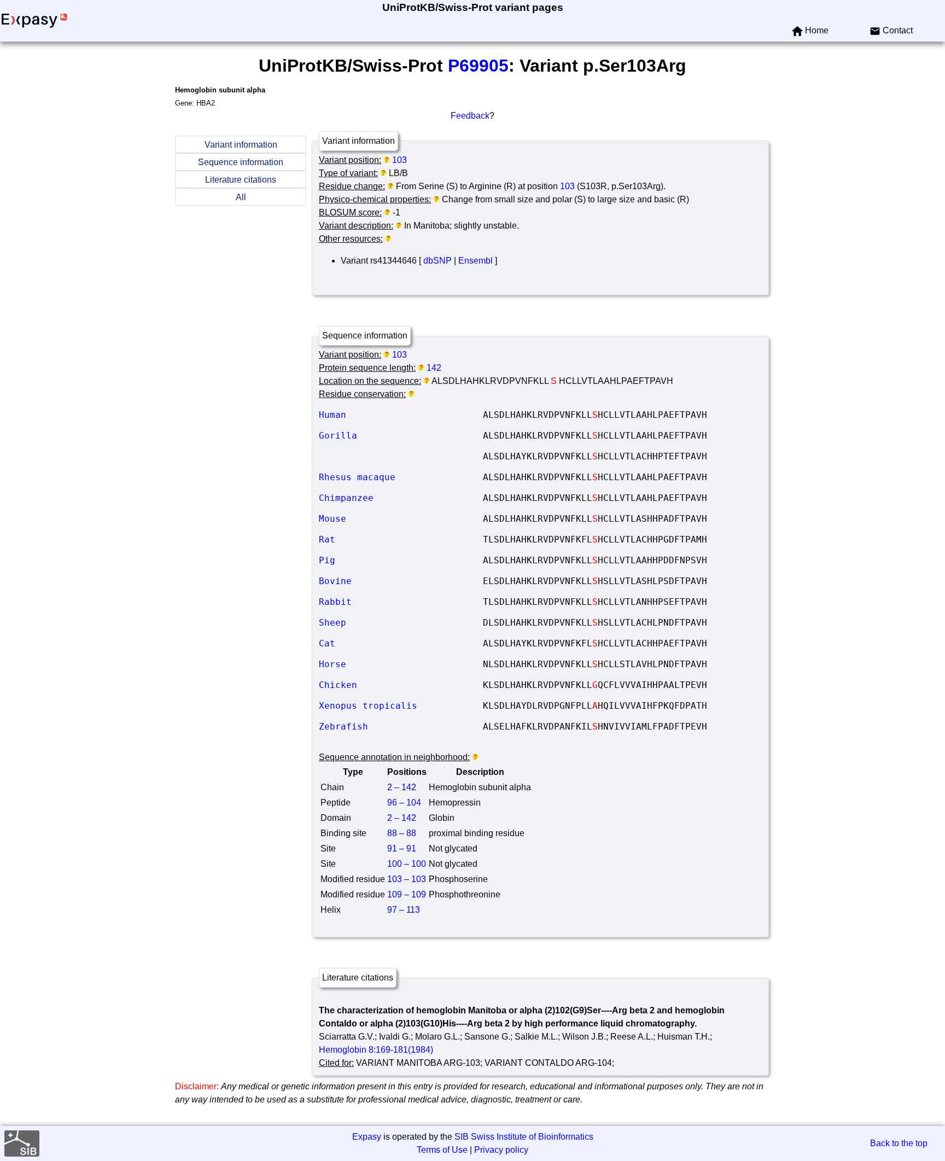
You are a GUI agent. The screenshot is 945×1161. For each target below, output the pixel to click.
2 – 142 (401, 787)
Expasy (366, 1136)
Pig (401, 560)
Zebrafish (401, 726)
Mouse (401, 519)
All (241, 197)
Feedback (470, 115)
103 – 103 (406, 879)
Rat (401, 539)
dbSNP (437, 260)
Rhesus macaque (401, 477)
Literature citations (240, 179)
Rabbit (401, 602)
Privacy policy (501, 1149)
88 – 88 (401, 833)
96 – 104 (404, 802)
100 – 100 (406, 863)
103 (399, 160)
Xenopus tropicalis (401, 706)
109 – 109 (406, 894)
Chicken (401, 685)
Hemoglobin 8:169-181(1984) (376, 1049)
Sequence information (240, 162)
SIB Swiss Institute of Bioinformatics (523, 1136)
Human (401, 415)
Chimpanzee (401, 498)
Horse (401, 664)
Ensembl (475, 260)
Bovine (401, 581)
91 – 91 (401, 848)
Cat (401, 643)
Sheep (401, 622)
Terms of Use (442, 1149)
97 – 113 (403, 909)
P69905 (478, 65)
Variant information (241, 144)
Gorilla (401, 435)
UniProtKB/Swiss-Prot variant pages (472, 7)
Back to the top (899, 1143)
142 (434, 367)
